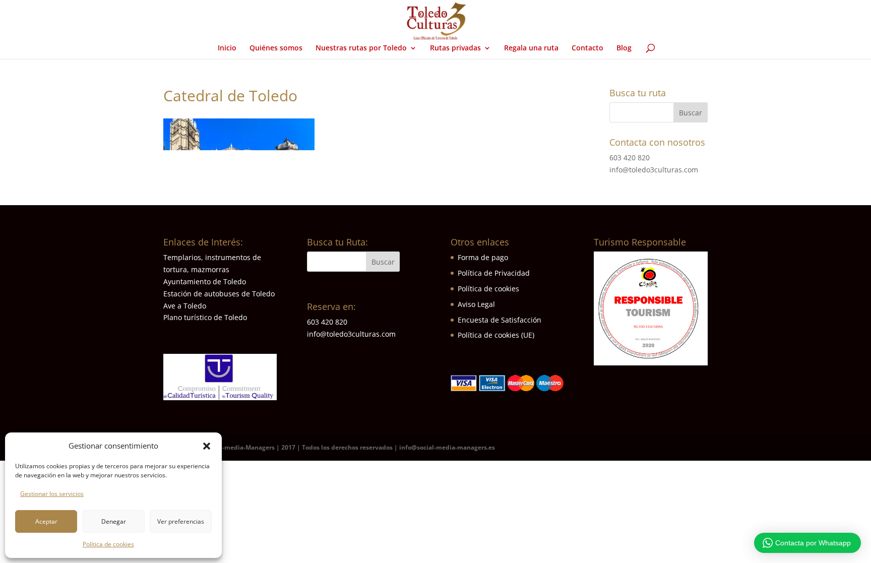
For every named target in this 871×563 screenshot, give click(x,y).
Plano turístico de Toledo (205, 317)
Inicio (227, 48)
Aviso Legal (476, 304)
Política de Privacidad (494, 273)
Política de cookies (108, 544)
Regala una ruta (531, 48)
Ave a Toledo (184, 305)
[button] (207, 446)
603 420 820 (629, 157)
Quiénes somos (276, 48)
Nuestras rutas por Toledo (361, 48)
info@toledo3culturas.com (653, 169)
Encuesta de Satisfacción (499, 320)
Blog (624, 48)
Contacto (587, 48)
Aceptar (46, 521)
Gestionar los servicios (52, 493)
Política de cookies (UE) (496, 335)
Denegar (113, 521)
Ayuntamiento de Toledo (204, 281)
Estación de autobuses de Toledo (219, 293)
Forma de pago (483, 257)
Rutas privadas (455, 48)
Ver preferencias (180, 521)
